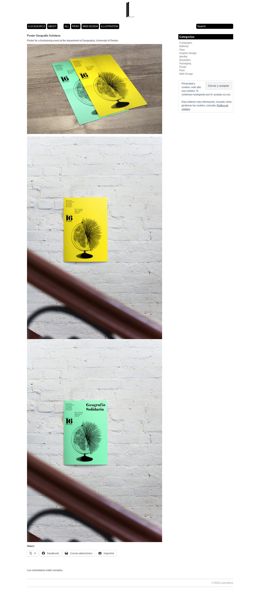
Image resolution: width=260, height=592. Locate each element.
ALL (67, 26)
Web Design (186, 73)
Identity (183, 56)
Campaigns (185, 42)
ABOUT (52, 26)
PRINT (75, 26)
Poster (182, 67)
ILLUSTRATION (109, 26)
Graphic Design (188, 53)
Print (181, 70)
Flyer (182, 49)
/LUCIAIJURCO (36, 26)
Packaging (185, 63)
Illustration (185, 60)
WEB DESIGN (90, 26)
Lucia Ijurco (226, 582)
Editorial (183, 46)
